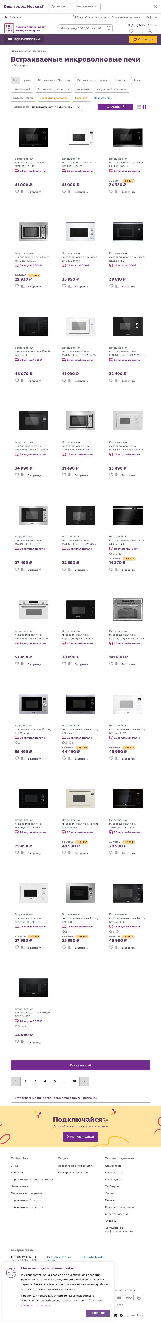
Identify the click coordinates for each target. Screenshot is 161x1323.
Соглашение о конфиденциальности (119, 1229)
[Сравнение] (140, 31)
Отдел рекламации (117, 1214)
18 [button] (74, 1081)
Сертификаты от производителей (32, 1179)
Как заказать (113, 1165)
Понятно (98, 1313)
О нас (14, 1165)
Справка (110, 1220)
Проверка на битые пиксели (76, 1165)
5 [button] (55, 1081)
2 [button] (25, 1081)
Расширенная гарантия (73, 1172)
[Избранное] (130, 31)
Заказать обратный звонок (58, 1259)
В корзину (34, 192)
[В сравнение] (23, 192)
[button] (59, 6)
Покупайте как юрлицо (91, 17)
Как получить (113, 1179)
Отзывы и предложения (120, 1207)
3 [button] (35, 1081)
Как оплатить (113, 1172)
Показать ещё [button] (80, 1065)
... (65, 1081)
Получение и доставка (126, 17)
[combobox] (56, 107)
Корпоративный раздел (26, 1200)
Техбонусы (112, 1186)
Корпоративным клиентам (27, 1207)
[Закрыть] (155, 6)
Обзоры (110, 1200)
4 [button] (45, 1081)
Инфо (150, 17)
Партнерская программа (26, 1193)
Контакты (17, 1172)
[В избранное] (17, 192)
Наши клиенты (20, 1186)
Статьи (109, 1193)
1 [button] (15, 1081)
